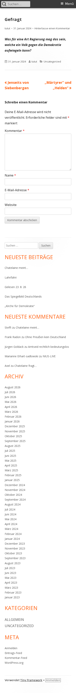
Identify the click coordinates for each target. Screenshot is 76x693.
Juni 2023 (10, 573)
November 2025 (15, 431)
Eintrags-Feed (13, 653)
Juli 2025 (10, 450)
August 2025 (12, 446)
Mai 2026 (10, 402)
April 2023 (11, 582)
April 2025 (11, 465)
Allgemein (14, 619)
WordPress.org (14, 662)
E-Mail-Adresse (17, 190)
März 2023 (11, 587)
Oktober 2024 (13, 495)
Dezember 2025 (15, 426)
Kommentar (15, 131)
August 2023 (12, 563)
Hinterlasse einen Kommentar (52, 28)
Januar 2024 (12, 539)
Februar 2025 (13, 475)
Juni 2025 (10, 456)
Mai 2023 (10, 578)
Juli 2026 (10, 392)
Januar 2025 (12, 480)
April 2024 (11, 524)
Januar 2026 (12, 421)
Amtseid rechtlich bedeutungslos (48, 347)
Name (10, 175)
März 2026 (11, 412)
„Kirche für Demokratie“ (20, 306)
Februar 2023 (13, 592)
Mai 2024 (10, 519)
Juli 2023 (10, 568)
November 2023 (15, 548)
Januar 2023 (12, 597)
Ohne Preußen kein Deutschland (45, 337)
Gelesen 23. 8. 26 (15, 287)
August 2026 (12, 387)
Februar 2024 (13, 534)
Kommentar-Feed (16, 658)
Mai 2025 (10, 460)
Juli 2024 (10, 509)
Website (11, 205)
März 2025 (11, 470)
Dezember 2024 (15, 485)
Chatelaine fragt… (25, 366)
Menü (69, 4)
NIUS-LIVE (49, 356)
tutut (7, 28)
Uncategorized (52, 61)
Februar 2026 (13, 416)
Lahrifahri (11, 277)
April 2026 (11, 407)
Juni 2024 (10, 514)
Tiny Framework (31, 680)
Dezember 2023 (15, 543)
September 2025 (15, 441)
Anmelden (11, 648)
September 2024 (15, 499)
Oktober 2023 (13, 553)
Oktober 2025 (13, 436)
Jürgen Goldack (14, 347)
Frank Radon (13, 337)
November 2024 (15, 490)
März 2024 (11, 529)
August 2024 (12, 504)
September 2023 (15, 558)
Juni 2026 (10, 397)
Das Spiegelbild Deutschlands (23, 296)
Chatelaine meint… (16, 268)
